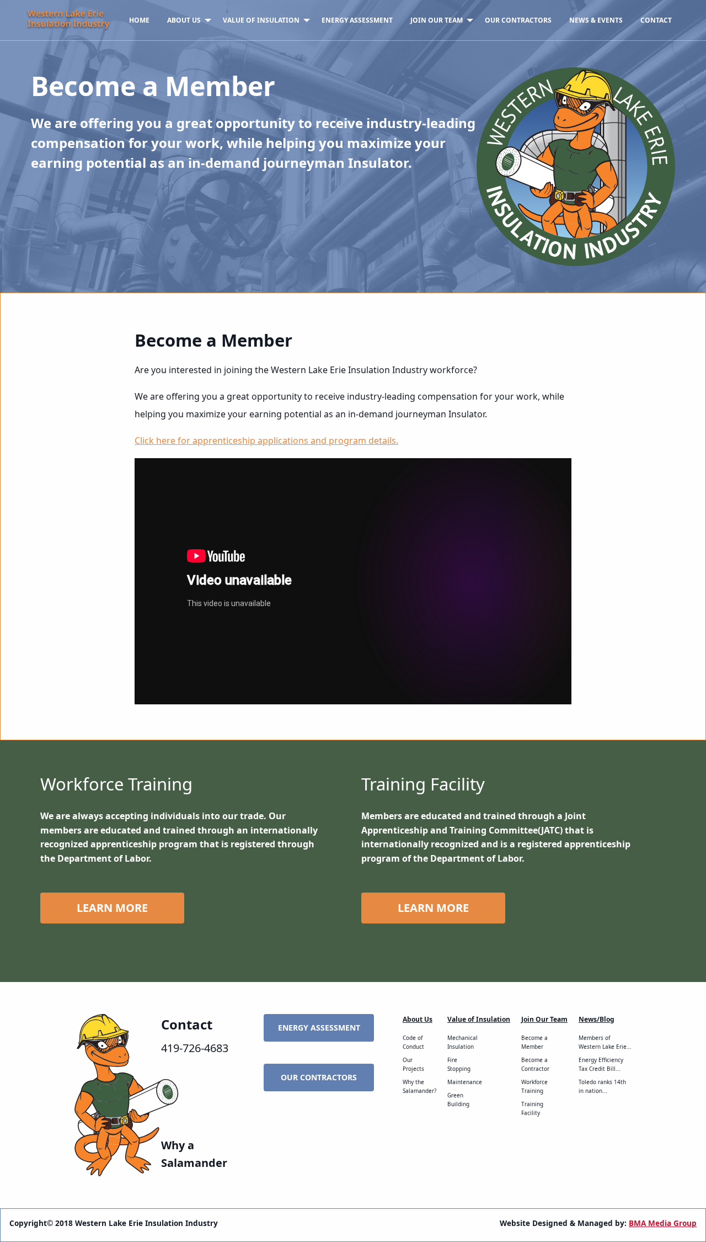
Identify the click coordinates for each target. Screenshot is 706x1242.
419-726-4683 (194, 1048)
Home (139, 20)
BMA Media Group (663, 1223)
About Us (184, 20)
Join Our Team (436, 20)
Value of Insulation (261, 20)
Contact (656, 20)
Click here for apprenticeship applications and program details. (266, 440)
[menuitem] (139, 20)
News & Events (596, 20)
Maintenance (464, 1082)
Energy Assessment (357, 20)
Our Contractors (518, 20)
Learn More (112, 907)
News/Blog (596, 1019)
